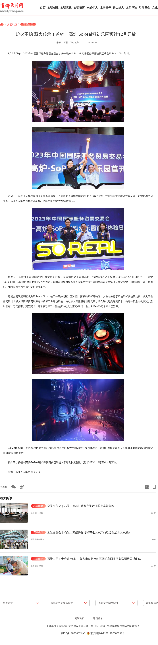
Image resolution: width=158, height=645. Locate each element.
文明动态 (12, 24)
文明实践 (66, 7)
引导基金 (144, 7)
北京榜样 (105, 7)
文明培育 (79, 7)
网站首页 (79, 618)
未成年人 (92, 7)
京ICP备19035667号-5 (73, 633)
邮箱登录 (98, 618)
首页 (43, 7)
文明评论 (131, 7)
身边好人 (118, 7)
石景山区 (28, 24)
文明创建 (53, 7)
